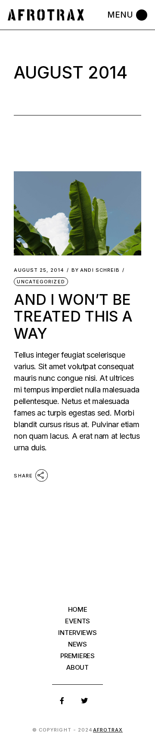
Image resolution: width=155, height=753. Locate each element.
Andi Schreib (95, 270)
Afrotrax (108, 730)
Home (77, 609)
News (77, 644)
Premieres (77, 656)
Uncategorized (41, 282)
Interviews (77, 633)
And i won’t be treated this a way (73, 316)
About (77, 667)
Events (77, 621)
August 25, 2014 (39, 270)
